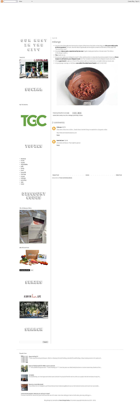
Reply (58, 135)
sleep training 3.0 (33, 356)
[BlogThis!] (75, 113)
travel (22, 184)
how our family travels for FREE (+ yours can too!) (42, 366)
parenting (75, 115)
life (67, 115)
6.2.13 (64, 127)
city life (23, 162)
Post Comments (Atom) (65, 178)
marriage (23, 174)
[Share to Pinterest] (81, 113)
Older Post (119, 175)
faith (58, 115)
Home (87, 175)
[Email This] (73, 113)
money (23, 176)
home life (23, 172)
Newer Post (56, 175)
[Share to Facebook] (79, 113)
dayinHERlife (24, 164)
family (60, 115)
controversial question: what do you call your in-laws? (35, 393)
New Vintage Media (64, 400)
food (64, 115)
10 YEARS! (31, 375)
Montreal (23, 159)
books (22, 160)
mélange (70, 115)
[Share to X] (77, 113)
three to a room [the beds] (36, 384)
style (22, 182)
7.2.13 (66, 140)
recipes (80, 115)
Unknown (59, 127)
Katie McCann (60, 140)
